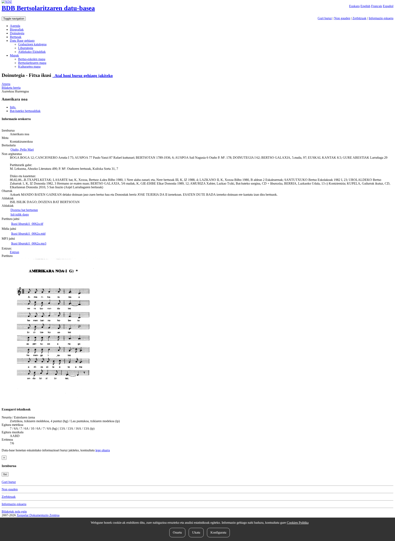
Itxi (5, 474)
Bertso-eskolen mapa (31, 59)
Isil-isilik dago (19, 214)
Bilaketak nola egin (14, 511)
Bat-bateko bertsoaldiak (25, 111)
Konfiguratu (218, 532)
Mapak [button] (14, 55)
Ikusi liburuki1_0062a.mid (28, 233)
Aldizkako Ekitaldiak (32, 51)
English (365, 6)
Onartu (177, 532)
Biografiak (17, 29)
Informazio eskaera (381, 18)
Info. (13, 107)
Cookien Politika (298, 522)
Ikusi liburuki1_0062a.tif (27, 223)
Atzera (6, 84)
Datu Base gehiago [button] (22, 40)
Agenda (15, 26)
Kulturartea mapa (29, 66)
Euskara (354, 6)
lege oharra (102, 450)
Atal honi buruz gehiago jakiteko (82, 75)
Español (388, 6)
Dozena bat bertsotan (24, 210)
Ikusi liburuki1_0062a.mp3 (28, 243)
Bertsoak (15, 37)
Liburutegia (25, 48)
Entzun (14, 252)
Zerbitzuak (359, 18)
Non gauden (342, 18)
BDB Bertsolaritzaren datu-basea (48, 8)
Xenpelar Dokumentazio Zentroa (38, 515)
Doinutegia (17, 33)
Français (376, 6)
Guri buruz (325, 18)
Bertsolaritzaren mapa (32, 63)
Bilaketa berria (11, 87)
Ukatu (196, 532)
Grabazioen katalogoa (32, 44)
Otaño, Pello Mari (22, 149)
